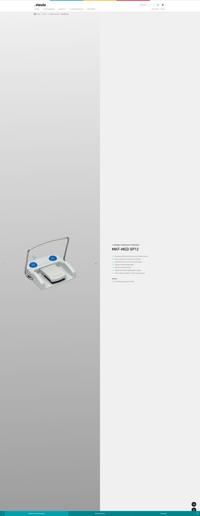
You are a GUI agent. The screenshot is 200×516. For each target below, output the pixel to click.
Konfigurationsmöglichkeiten (36, 513)
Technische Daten (100, 513)
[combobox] (147, 4)
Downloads (163, 513)
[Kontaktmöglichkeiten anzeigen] (194, 504)
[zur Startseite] (40, 4)
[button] (41, 9)
